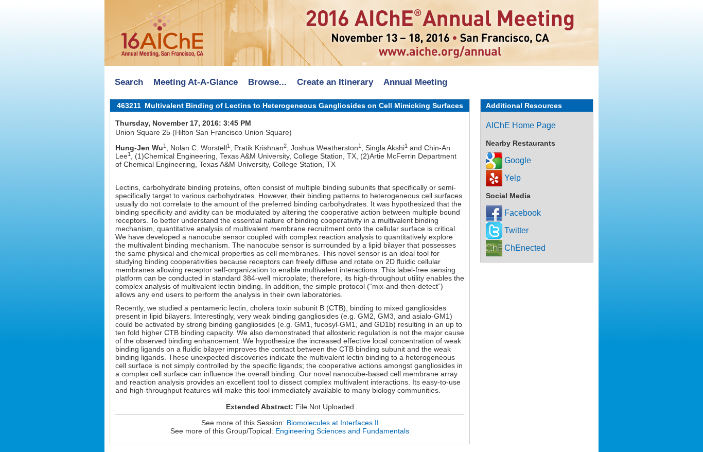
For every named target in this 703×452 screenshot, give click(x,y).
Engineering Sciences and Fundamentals (342, 431)
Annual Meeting (415, 82)
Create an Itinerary (335, 82)
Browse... (267, 82)
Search (129, 82)
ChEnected (524, 248)
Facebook (521, 212)
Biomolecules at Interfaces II (333, 423)
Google (516, 160)
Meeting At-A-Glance (195, 82)
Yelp (511, 177)
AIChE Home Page (521, 125)
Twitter (515, 230)
